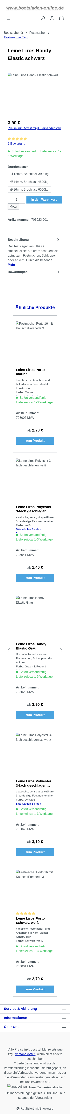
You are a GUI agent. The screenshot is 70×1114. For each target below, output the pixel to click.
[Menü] (8, 18)
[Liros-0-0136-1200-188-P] (35, 94)
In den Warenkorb (44, 199)
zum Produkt (35, 440)
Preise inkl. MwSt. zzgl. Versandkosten (34, 128)
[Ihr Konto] (52, 18)
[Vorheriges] (9, 650)
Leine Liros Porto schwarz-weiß (30, 920)
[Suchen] (42, 18)
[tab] (34, 252)
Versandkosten (25, 1054)
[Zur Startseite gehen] (35, 8)
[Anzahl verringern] (12, 200)
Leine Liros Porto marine (30, 372)
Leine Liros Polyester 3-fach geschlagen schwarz (33, 783)
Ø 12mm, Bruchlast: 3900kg (29, 174)
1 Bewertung (16, 143)
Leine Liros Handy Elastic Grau (31, 646)
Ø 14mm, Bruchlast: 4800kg (29, 181)
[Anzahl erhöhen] (21, 200)
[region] (35, 94)
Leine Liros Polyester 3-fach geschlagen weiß (33, 509)
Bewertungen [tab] (18, 272)
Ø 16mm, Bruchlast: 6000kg (29, 189)
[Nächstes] (61, 650)
